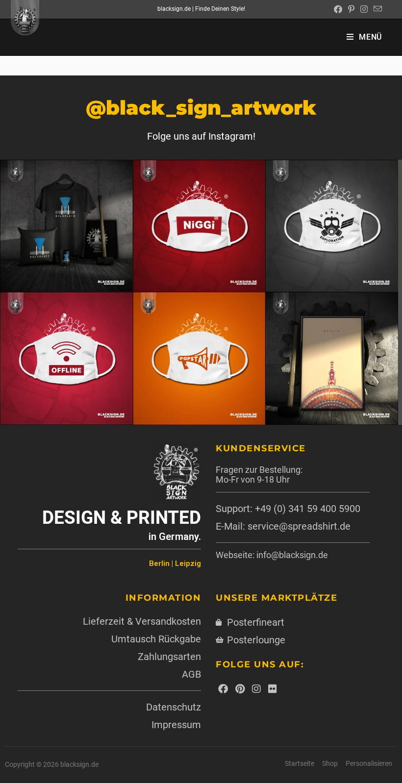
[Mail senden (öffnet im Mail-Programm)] (376, 9)
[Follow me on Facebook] (223, 689)
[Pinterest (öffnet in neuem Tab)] (351, 9)
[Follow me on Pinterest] (240, 689)
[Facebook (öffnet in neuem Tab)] (338, 9)
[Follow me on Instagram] (256, 689)
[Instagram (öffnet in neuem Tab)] (364, 9)
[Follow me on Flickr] (272, 689)
